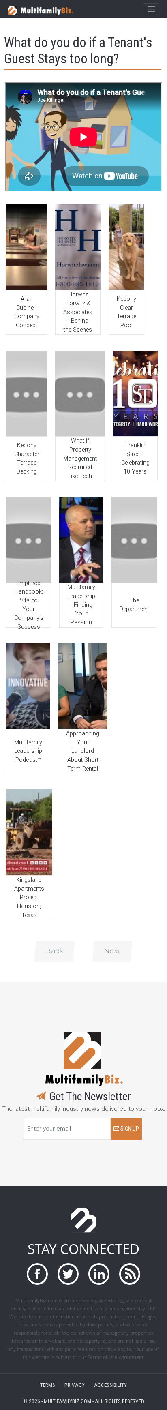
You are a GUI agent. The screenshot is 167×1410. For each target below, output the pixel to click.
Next (112, 951)
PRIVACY (74, 1385)
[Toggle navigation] (151, 9)
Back (54, 951)
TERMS (47, 1385)
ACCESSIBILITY (110, 1385)
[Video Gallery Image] (26, 247)
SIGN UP (129, 1128)
